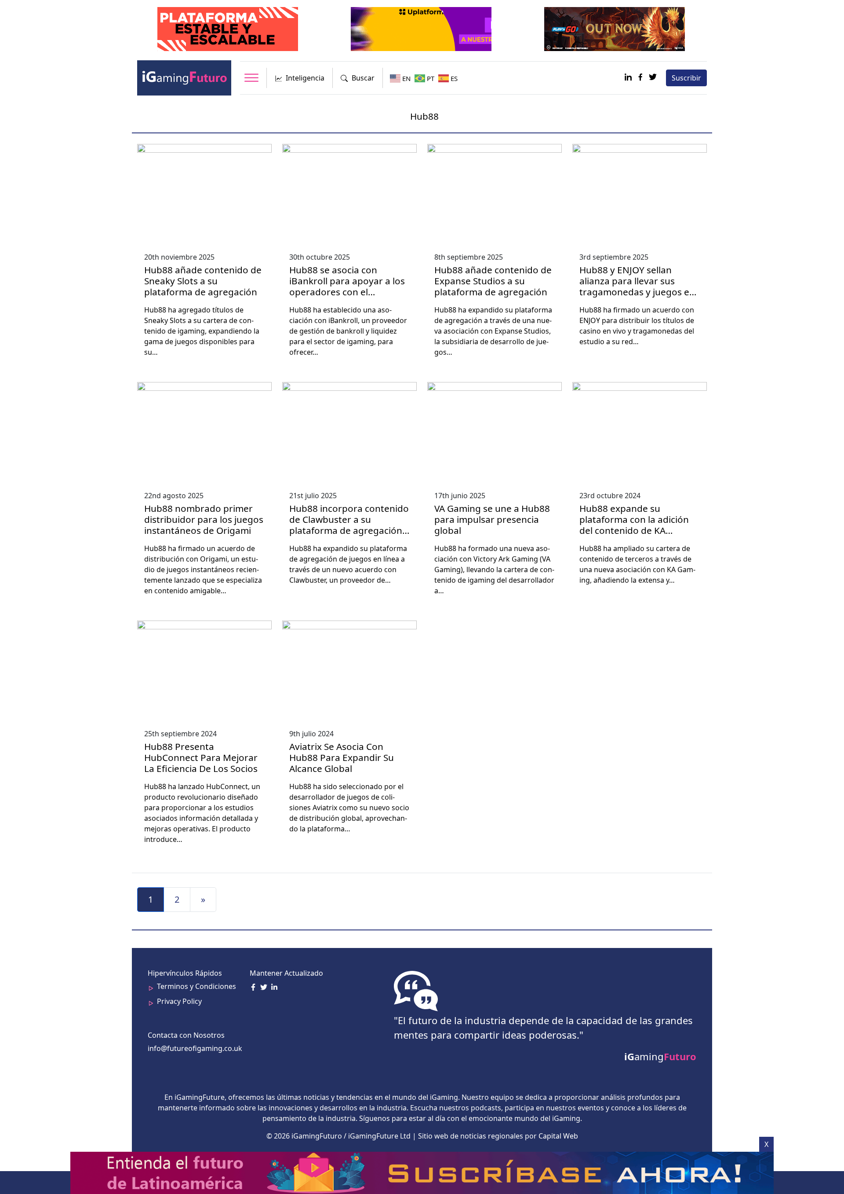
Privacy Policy (179, 1001)
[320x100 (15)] (615, 28)
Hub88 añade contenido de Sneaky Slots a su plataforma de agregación (203, 281)
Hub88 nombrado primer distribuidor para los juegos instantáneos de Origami (203, 519)
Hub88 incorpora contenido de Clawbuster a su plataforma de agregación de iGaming (349, 524)
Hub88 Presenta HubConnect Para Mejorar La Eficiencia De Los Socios (201, 757)
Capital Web (558, 1136)
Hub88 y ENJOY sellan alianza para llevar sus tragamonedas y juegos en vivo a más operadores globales (637, 292)
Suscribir (686, 78)
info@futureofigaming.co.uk (195, 1048)
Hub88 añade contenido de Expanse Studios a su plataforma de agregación (493, 281)
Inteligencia (305, 78)
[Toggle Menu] (251, 77)
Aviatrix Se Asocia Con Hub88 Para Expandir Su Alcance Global (341, 757)
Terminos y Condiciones (196, 986)
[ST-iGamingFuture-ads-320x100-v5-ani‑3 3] (228, 28)
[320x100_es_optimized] (422, 28)
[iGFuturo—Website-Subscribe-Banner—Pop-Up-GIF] (422, 1172)
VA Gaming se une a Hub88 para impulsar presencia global (492, 519)
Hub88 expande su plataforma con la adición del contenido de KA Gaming (634, 524)
